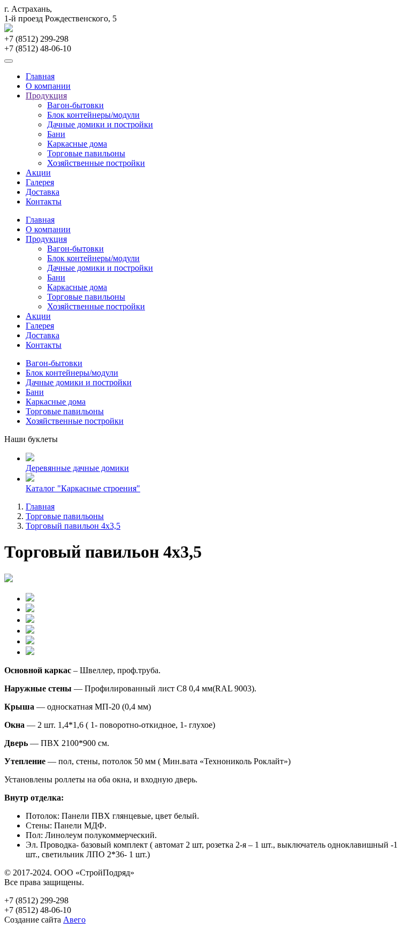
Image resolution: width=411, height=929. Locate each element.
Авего (74, 919)
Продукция (46, 95)
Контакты (44, 201)
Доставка (42, 191)
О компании (48, 85)
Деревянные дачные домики (77, 468)
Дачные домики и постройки (100, 124)
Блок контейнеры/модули (93, 114)
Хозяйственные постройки (96, 162)
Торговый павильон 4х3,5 (73, 525)
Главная (40, 76)
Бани (56, 134)
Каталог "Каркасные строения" (83, 488)
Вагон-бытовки (75, 105)
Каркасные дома (77, 143)
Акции (38, 172)
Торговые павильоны (86, 153)
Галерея (40, 182)
